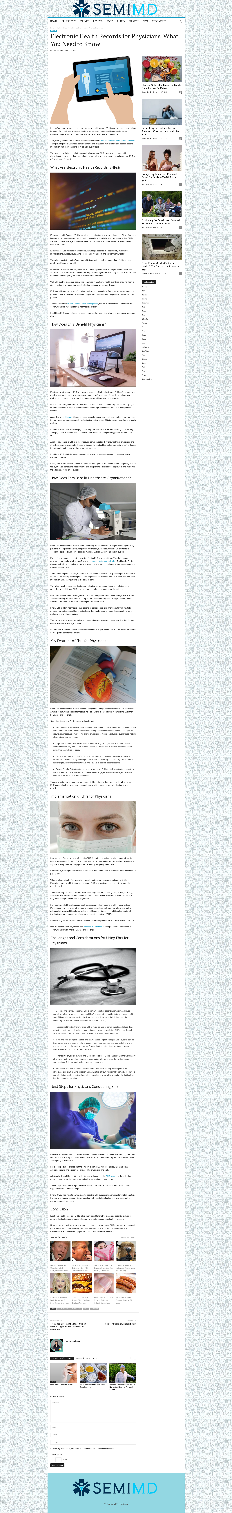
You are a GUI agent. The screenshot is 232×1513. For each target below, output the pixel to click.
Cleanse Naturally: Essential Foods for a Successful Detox (161, 86)
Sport (144, 363)
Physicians (94, 1308)
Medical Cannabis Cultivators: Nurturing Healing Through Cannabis (122, 1387)
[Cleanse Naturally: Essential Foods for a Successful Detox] (162, 69)
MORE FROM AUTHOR (86, 1358)
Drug (143, 315)
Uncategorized (147, 379)
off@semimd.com (121, 1504)
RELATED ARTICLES (61, 1358)
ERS (80, 1308)
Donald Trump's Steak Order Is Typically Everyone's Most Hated (59, 1268)
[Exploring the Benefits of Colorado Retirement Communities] (162, 204)
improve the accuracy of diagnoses (82, 304)
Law (143, 343)
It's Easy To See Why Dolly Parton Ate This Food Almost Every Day (59, 1300)
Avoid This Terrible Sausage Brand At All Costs (124, 1300)
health (86, 1308)
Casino (144, 299)
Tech (143, 367)
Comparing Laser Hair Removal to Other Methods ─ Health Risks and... (161, 177)
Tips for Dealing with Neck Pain (120, 1323)
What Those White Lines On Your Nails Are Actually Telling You (103, 1300)
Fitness (98, 21)
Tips (143, 371)
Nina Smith (146, 184)
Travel (144, 375)
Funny (121, 21)
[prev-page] (131, 1358)
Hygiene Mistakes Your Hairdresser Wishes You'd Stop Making (125, 1268)
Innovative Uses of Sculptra (62, 1385)
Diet (143, 307)
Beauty (144, 287)
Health (134, 21)
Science (145, 359)
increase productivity (93, 927)
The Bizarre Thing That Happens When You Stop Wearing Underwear (103, 1268)
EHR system (111, 1176)
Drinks (84, 21)
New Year (145, 351)
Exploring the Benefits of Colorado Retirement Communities (161, 222)
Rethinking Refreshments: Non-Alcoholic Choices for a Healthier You (160, 131)
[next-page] (135, 1358)
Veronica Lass (57, 50)
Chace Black (146, 92)
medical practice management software (118, 141)
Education (145, 319)
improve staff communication (103, 561)
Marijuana (145, 347)
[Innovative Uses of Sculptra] (63, 1373)
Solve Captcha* (56, 1454)
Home (53, 21)
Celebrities (68, 21)
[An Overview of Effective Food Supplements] (93, 1373)
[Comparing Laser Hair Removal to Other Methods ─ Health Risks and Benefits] (162, 158)
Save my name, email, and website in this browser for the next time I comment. (84, 1449)
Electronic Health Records (67, 1308)
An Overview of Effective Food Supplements (92, 1386)
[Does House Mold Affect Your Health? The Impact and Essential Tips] (162, 247)
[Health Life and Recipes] (116, 8)
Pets (145, 21)
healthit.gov (67, 417)
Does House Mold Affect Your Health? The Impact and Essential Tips (161, 267)
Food (110, 21)
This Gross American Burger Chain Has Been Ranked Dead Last (81, 1300)
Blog (143, 291)
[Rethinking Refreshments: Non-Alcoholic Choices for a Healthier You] (162, 112)
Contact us (159, 21)
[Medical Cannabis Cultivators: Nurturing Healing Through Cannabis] (122, 1373)
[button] (181, 21)
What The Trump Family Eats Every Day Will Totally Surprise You (81, 1268)
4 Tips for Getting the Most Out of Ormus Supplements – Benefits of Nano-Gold (68, 1326)
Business (145, 295)
